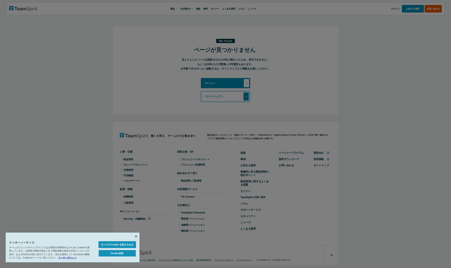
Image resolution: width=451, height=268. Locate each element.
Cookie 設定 (117, 253)
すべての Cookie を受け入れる (117, 244)
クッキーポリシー (67, 257)
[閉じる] (136, 236)
